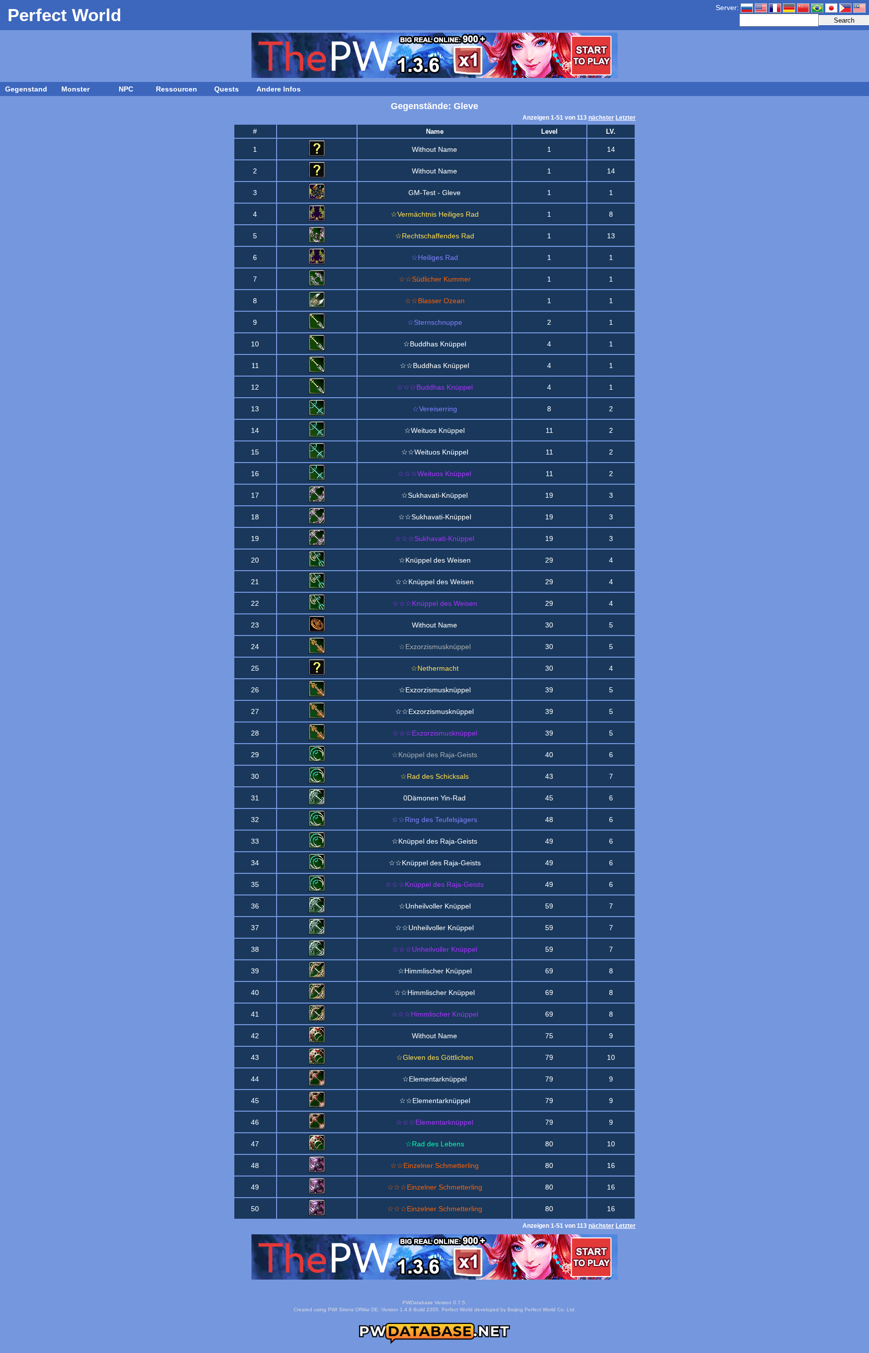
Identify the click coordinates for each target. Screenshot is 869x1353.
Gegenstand (26, 89)
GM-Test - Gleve (434, 193)
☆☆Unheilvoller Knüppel (434, 928)
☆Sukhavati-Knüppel (434, 495)
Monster (75, 89)
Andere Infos (278, 89)
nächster (601, 117)
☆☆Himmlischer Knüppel (434, 992)
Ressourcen (176, 89)
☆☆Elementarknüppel (434, 1101)
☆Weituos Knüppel (434, 430)
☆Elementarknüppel (434, 1079)
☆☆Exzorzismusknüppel (434, 711)
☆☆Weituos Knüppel (434, 452)
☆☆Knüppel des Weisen (434, 582)
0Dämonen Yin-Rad (434, 798)
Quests (226, 89)
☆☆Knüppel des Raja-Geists (435, 863)
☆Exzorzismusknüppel (435, 690)
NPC (126, 89)
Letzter (626, 117)
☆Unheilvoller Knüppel (435, 906)
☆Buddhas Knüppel (434, 344)
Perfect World (64, 15)
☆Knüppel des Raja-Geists (434, 841)
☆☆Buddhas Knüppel (434, 366)
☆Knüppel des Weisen (435, 560)
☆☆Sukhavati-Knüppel (434, 517)
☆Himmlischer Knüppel (435, 971)
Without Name (434, 149)
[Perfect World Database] (434, 1341)
